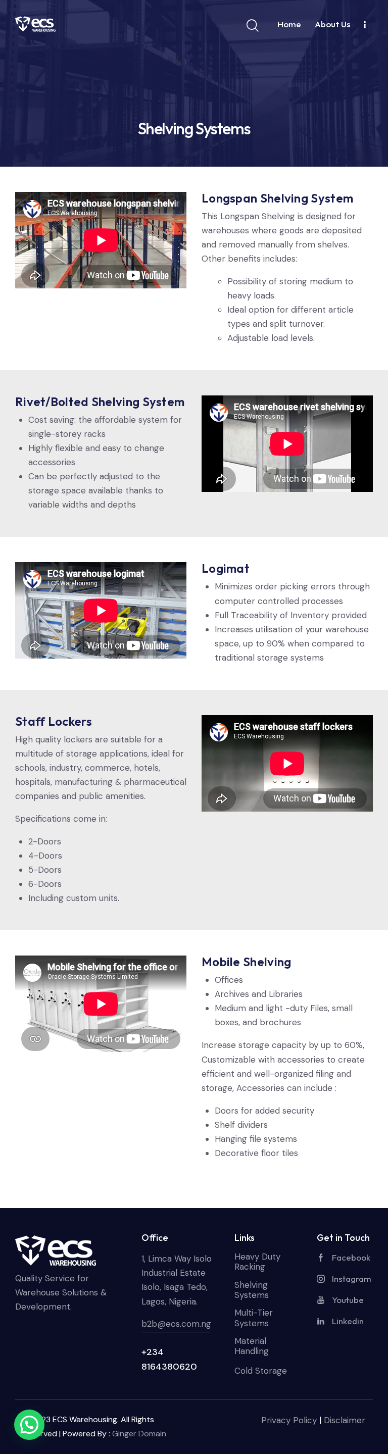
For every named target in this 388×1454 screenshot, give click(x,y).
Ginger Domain (139, 1433)
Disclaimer (344, 1420)
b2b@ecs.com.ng (176, 1323)
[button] (29, 1425)
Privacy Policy (289, 1420)
